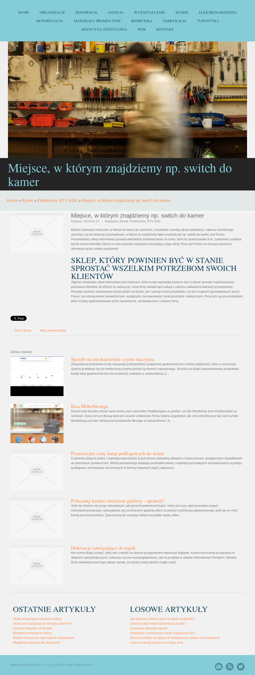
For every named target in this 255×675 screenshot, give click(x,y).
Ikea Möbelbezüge (89, 406)
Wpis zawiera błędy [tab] (53, 330)
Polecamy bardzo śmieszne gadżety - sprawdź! (118, 500)
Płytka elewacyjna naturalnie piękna (37, 619)
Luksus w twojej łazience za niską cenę (156, 642)
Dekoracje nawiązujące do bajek (103, 547)
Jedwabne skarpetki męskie (149, 628)
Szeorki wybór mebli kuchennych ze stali (157, 623)
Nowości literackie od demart (32, 628)
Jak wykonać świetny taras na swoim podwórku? (162, 619)
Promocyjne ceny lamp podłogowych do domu (117, 453)
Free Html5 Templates (74, 665)
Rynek (27, 200)
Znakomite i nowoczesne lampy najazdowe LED (162, 633)
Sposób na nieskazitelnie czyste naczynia (112, 359)
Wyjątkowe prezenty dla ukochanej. (37, 642)
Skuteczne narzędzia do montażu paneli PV (42, 623)
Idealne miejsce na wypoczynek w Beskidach (43, 638)
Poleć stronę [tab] (22, 330)
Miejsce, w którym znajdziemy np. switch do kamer (126, 200)
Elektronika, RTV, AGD (57, 200)
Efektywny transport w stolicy (32, 633)
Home (12, 200)
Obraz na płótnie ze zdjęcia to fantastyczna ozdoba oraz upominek (175, 638)
